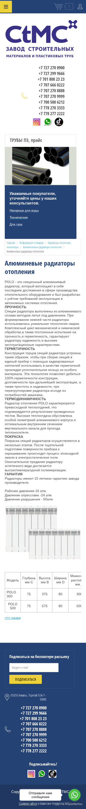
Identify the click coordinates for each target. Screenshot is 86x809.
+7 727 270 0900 (51, 67)
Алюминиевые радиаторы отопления (42, 247)
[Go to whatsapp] (75, 795)
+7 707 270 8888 (51, 90)
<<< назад (13, 618)
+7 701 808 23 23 (51, 79)
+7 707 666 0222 (51, 85)
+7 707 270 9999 (51, 96)
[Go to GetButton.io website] (74, 804)
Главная (11, 243)
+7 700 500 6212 (51, 102)
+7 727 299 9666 (51, 73)
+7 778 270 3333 (51, 108)
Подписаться (25, 679)
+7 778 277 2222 (51, 113)
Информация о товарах (31, 243)
